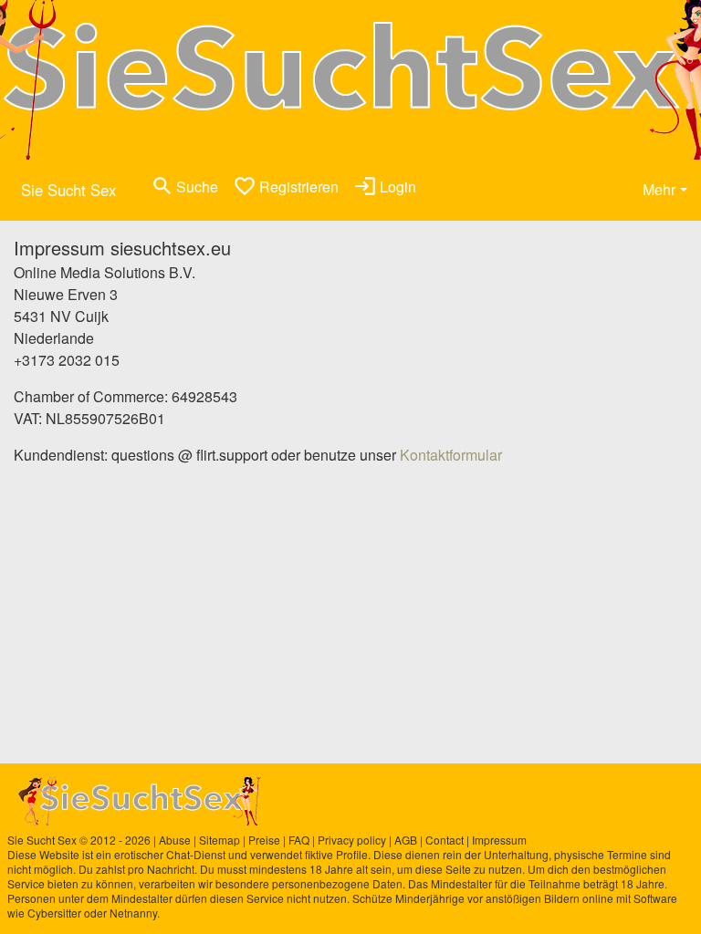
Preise (264, 839)
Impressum (499, 839)
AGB (405, 839)
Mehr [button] (659, 189)
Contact (444, 839)
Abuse (175, 839)
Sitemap (219, 839)
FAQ (298, 839)
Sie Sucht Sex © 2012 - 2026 (79, 839)
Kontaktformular (451, 454)
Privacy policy (352, 839)
